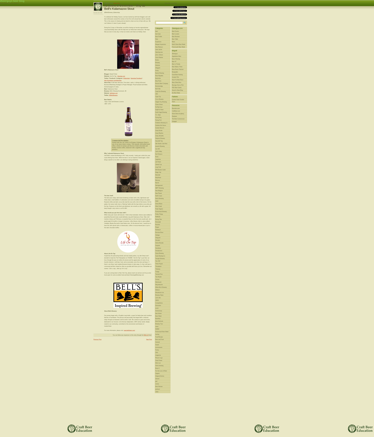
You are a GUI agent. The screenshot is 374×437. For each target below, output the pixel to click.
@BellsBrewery (113, 95)
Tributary (157, 269)
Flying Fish (158, 120)
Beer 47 (174, 61)
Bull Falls (158, 88)
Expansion (158, 41)
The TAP (157, 261)
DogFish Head (159, 109)
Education (158, 305)
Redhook (157, 216)
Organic (157, 373)
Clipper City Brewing (161, 102)
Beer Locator (175, 34)
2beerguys (175, 53)
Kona (156, 156)
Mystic (157, 182)
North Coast (158, 196)
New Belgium (159, 190)
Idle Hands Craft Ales (161, 143)
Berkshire (158, 78)
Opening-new (159, 52)
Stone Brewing (159, 253)
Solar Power (158, 360)
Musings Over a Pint (177, 85)
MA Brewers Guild (160, 169)
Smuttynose (158, 250)
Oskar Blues (158, 203)
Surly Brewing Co (160, 256)
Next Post (149, 339)
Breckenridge (159, 86)
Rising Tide (158, 219)
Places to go (158, 358)
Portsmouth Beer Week (161, 331)
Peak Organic (159, 209)
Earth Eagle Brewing (161, 112)
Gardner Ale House (160, 125)
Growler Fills (175, 77)
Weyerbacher (159, 284)
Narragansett (159, 185)
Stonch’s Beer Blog (177, 90)
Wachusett (158, 282)
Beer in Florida (176, 64)
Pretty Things (159, 214)
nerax (156, 326)
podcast (157, 389)
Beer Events (175, 31)
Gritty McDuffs (159, 136)
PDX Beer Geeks (177, 87)
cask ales (158, 297)
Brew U (157, 368)
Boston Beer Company (161, 83)
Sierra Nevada (159, 243)
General (157, 342)
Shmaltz (157, 240)
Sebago (157, 235)
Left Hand (158, 162)
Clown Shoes (159, 104)
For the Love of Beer (161, 371)
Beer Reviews (176, 36)
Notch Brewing (159, 198)
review (157, 384)
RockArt (157, 224)
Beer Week (158, 316)
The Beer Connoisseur (178, 119)
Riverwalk (158, 222)
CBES (157, 300)
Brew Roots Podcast (177, 69)
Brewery (157, 62)
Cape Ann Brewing (160, 91)
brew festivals (159, 321)
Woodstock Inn (159, 292)
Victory (157, 279)
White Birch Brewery (161, 287)
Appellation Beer (176, 56)
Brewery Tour (159, 324)
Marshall (157, 175)
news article (158, 49)
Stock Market (159, 57)
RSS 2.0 (146, 335)
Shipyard (157, 237)
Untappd (174, 121)
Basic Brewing (176, 59)
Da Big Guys (159, 107)
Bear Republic (159, 75)
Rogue (157, 227)
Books (157, 60)
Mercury (157, 180)
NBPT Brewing (159, 188)
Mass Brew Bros (176, 82)
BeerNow (157, 318)
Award (157, 344)
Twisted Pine (159, 274)
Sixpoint (157, 245)
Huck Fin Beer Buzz (177, 80)
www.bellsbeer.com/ (129, 330)
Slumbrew (158, 248)
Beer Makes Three (177, 66)
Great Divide (158, 130)
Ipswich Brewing (160, 146)
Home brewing (159, 365)
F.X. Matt (158, 115)
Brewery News (159, 295)
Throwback (158, 266)
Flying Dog (158, 117)
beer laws (158, 34)
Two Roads (158, 277)
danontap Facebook (136, 78)
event (156, 308)
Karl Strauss (158, 154)
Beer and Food (159, 339)
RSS (182, 3)
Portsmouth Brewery (161, 211)
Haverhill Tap (159, 141)
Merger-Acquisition (160, 44)
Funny (157, 350)
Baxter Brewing (159, 73)
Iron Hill (157, 149)
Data (156, 39)
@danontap (126, 78)
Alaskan (157, 65)
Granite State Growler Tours (178, 100)
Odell (156, 201)
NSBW (157, 329)
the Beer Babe (176, 93)
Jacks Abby (158, 151)
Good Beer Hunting (177, 74)
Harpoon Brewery (160, 138)
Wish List (158, 363)
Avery (157, 70)
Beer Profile (158, 36)
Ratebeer (174, 116)
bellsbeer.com (114, 93)
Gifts (156, 352)
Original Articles (159, 376)
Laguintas (158, 159)
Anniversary (158, 311)
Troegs (157, 271)
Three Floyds (159, 263)
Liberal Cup (158, 164)
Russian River (159, 232)
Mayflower (158, 177)
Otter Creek (158, 206)
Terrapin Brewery (160, 258)
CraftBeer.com (176, 111)
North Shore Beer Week (178, 44)
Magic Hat (158, 172)
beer (118, 3)
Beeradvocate (176, 108)
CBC (156, 94)
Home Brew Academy (178, 113)
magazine (158, 355)
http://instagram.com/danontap (112, 80)
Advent (115, 3)
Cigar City (158, 96)
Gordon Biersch (159, 128)
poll (156, 381)
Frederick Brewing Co (161, 122)
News (173, 41)
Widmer (157, 290)
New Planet (158, 193)
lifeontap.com (121, 76)
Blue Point (158, 81)
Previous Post (97, 339)
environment (158, 347)
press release (159, 55)
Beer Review (158, 386)
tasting (157, 334)
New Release (159, 47)
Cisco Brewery (159, 99)
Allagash (157, 68)
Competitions (159, 303)
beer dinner (158, 313)
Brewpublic (175, 72)
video (156, 391)
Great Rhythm (159, 133)
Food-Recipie (159, 337)
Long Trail (158, 167)
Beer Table (175, 39)
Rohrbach (158, 230)
